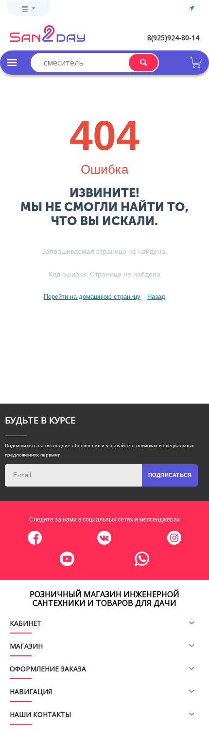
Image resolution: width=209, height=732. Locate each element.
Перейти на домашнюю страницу (92, 296)
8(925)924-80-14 (173, 37)
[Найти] (143, 62)
